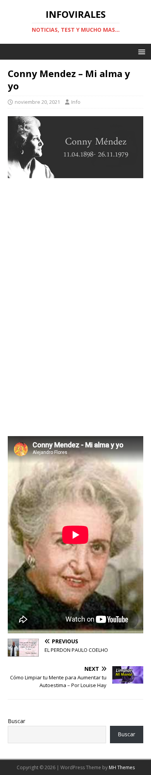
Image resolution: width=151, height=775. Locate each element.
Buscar (16, 721)
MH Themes (122, 767)
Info (76, 101)
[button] (140, 51)
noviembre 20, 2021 (37, 101)
